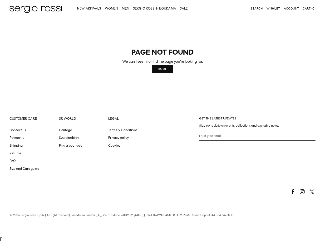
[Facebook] (292, 192)
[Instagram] (302, 192)
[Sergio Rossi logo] (36, 8)
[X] (311, 192)
